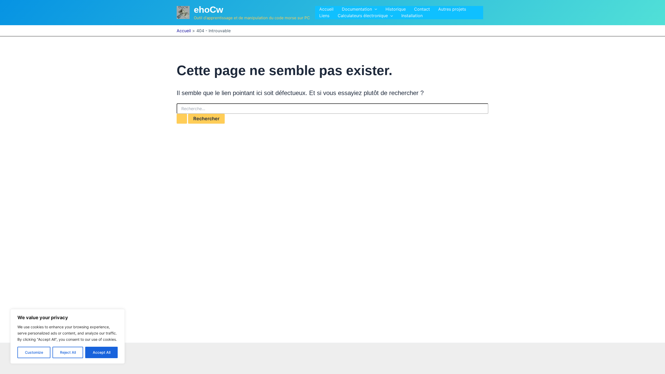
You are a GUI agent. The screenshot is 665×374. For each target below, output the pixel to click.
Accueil (326, 9)
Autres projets (452, 9)
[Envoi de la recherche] (182, 119)
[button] (374, 9)
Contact (422, 9)
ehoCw (208, 9)
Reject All (68, 352)
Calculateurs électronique (363, 15)
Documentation (357, 9)
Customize (34, 352)
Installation (412, 15)
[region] (67, 336)
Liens (324, 15)
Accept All (101, 352)
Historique (395, 9)
